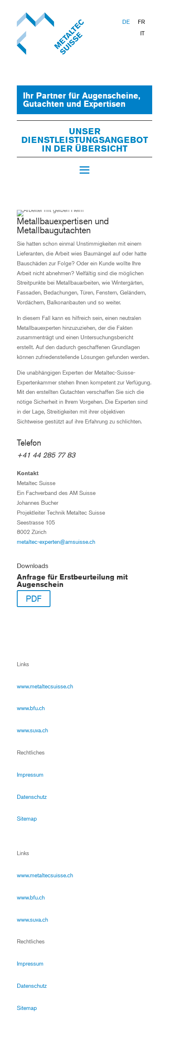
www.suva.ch (32, 730)
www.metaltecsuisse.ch (45, 686)
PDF (33, 598)
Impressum (30, 774)
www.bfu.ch (31, 707)
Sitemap (27, 818)
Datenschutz (32, 796)
